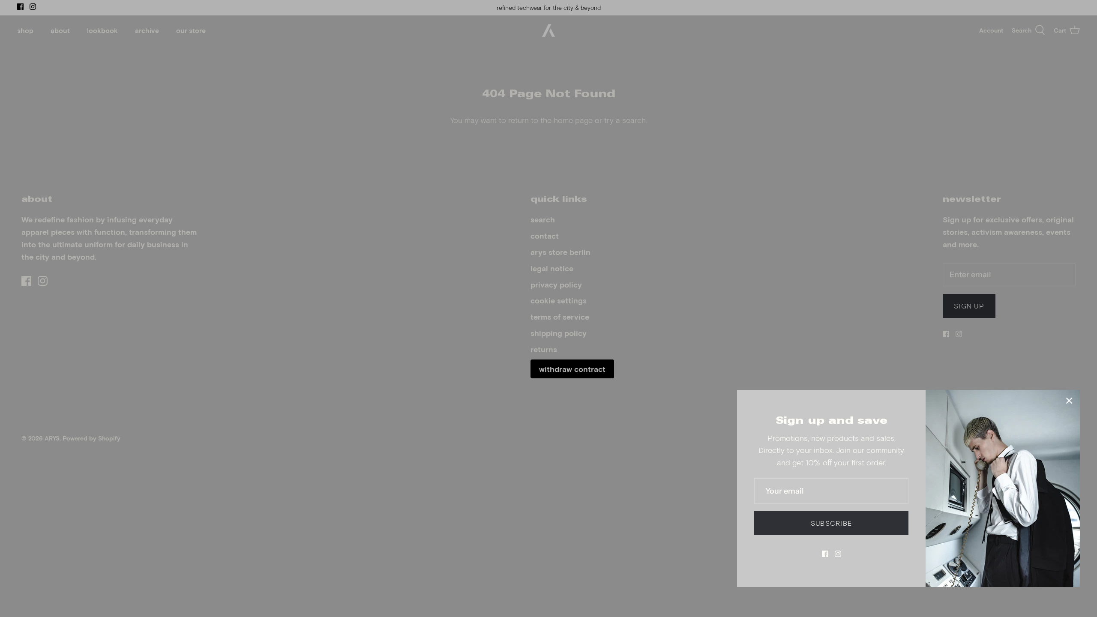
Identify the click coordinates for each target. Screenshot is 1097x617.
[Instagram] (838, 554)
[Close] (1069, 400)
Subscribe (831, 523)
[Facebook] (825, 554)
